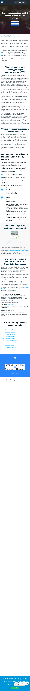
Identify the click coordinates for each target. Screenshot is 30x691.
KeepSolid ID (19, 306)
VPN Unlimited (10, 304)
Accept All (15, 688)
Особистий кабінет (21, 2)
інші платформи (15, 373)
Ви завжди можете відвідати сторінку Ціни (17, 250)
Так (20, 380)
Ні (22, 380)
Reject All (9, 684)
